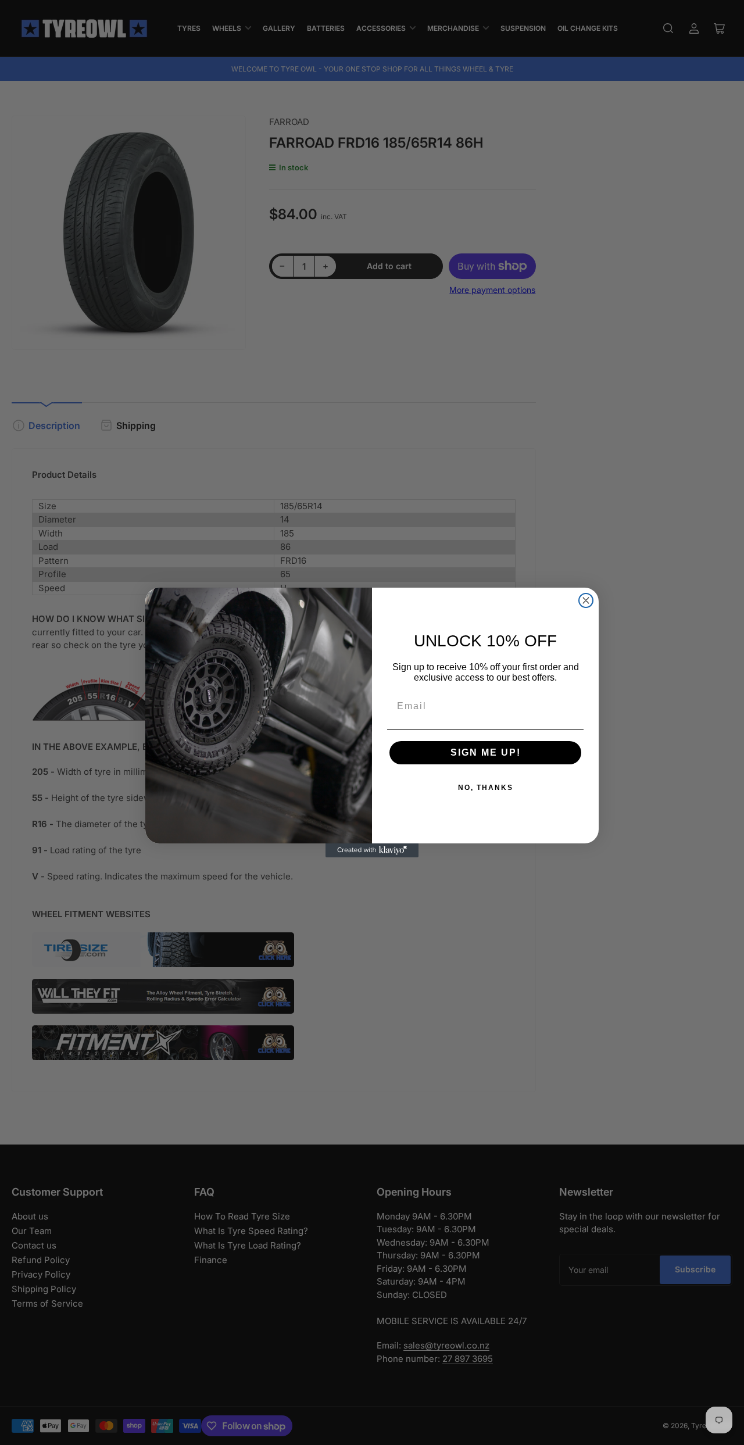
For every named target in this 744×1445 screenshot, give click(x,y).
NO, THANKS (485, 788)
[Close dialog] (586, 600)
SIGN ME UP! (485, 752)
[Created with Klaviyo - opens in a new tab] (372, 850)
